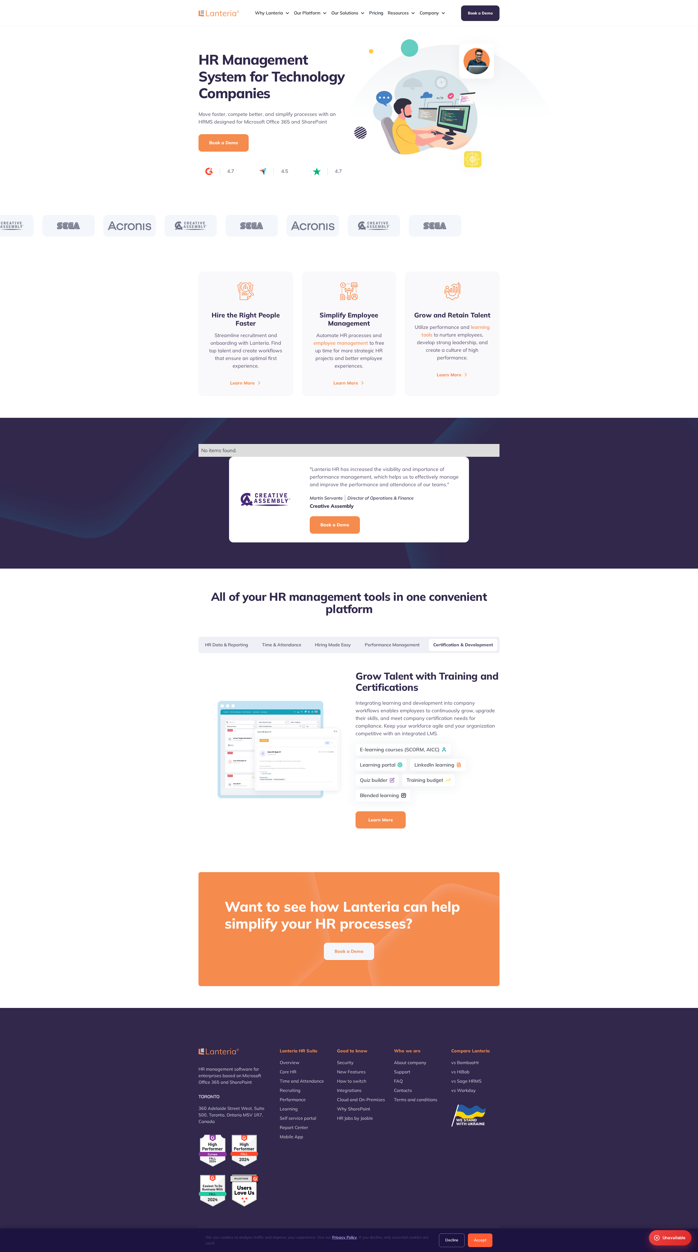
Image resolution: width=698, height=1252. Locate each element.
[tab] (226, 645)
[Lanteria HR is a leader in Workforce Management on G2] (212, 1190)
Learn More (380, 819)
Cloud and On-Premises (361, 1099)
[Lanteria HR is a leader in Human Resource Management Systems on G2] (244, 1150)
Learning (289, 1109)
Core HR (288, 1071)
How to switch (351, 1081)
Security (345, 1062)
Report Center (294, 1127)
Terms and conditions (415, 1099)
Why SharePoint (353, 1109)
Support (402, 1071)
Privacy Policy (344, 1237)
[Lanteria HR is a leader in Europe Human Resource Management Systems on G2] (212, 1151)
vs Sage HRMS (466, 1081)
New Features (351, 1071)
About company (410, 1062)
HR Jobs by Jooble (355, 1118)
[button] (272, 13)
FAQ (398, 1081)
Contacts (403, 1090)
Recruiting (290, 1090)
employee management (341, 343)
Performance (293, 1099)
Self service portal (298, 1118)
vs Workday (463, 1090)
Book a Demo (480, 13)
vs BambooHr (465, 1062)
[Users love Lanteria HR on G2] (244, 1190)
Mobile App (291, 1136)
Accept (480, 1240)
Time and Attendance (302, 1081)
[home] (218, 13)
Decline (451, 1240)
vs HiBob (460, 1071)
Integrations (349, 1090)
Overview (289, 1062)
